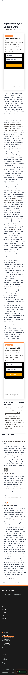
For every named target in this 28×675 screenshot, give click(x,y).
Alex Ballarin (7, 473)
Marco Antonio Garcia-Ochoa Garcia (14, 441)
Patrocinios (4, 625)
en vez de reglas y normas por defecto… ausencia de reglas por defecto (13, 124)
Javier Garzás (9, 29)
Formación (4, 612)
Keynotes (4, 628)
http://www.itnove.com (14, 497)
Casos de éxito (5, 621)
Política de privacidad (6, 672)
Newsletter (4, 618)
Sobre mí (4, 609)
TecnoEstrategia (8, 505)
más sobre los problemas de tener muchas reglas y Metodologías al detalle (14, 128)
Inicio (3, 606)
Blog (3, 615)
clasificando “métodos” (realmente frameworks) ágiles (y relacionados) (13, 200)
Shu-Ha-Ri (12, 229)
